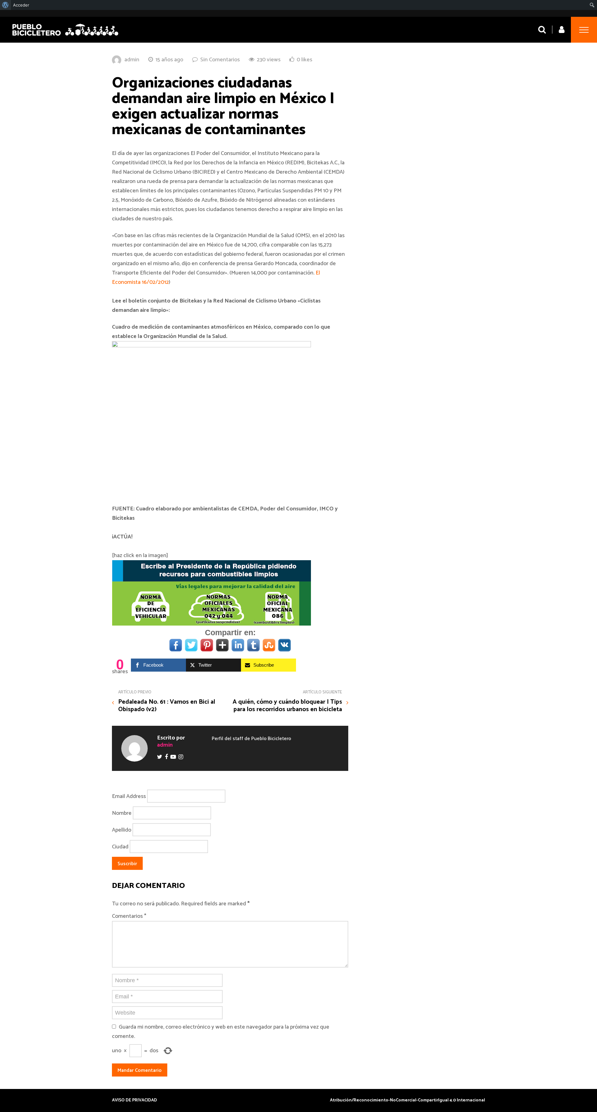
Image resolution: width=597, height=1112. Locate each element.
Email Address (129, 796)
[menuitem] (5, 5)
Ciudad (120, 847)
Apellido (121, 830)
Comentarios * (129, 916)
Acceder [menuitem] (21, 4)
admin (131, 59)
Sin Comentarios (220, 59)
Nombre (122, 813)
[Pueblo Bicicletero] (65, 37)
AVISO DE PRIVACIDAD (134, 1100)
